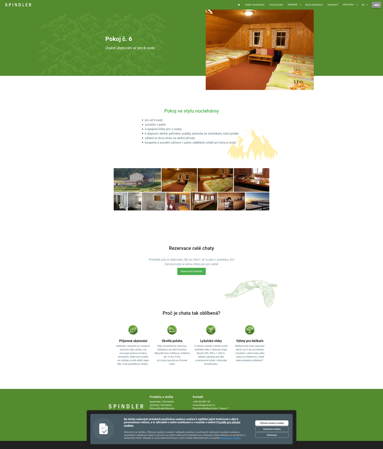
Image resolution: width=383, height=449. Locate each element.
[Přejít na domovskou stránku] (18, 5)
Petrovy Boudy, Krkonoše (162, 408)
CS (363, 5)
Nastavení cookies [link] (230, 438)
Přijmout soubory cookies (272, 423)
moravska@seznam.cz (204, 405)
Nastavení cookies (272, 429)
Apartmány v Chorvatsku (162, 401)
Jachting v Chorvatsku (161, 405)
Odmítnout (272, 435)
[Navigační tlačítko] (376, 5)
